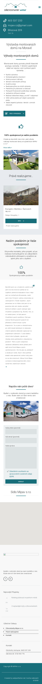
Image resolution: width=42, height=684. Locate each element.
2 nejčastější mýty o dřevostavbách (24, 606)
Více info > (8, 147)
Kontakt (9, 635)
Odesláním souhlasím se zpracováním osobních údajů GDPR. (20, 474)
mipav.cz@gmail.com (20, 25)
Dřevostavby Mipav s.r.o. (15, 628)
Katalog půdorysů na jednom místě (24, 598)
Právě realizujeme (12, 226)
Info (19, 221)
